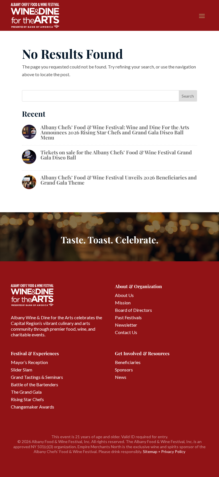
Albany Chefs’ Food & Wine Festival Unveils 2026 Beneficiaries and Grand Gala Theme (118, 180)
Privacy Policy (173, 451)
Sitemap (150, 451)
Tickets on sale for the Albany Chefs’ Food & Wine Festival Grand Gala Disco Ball (116, 155)
